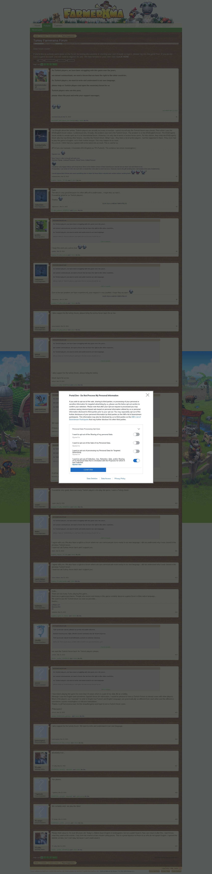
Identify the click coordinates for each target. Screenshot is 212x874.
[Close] (148, 395)
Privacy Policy (120, 478)
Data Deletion (92, 478)
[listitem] (106, 429)
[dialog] (106, 437)
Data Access (106, 478)
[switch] (136, 434)
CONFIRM (88, 470)
